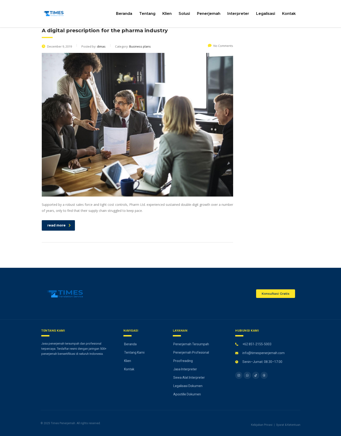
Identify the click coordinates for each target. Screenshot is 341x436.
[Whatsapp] (247, 375)
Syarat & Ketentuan (288, 424)
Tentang (147, 13)
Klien (167, 13)
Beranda (124, 13)
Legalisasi (265, 13)
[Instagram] (238, 375)
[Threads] (264, 375)
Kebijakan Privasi (262, 424)
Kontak (289, 13)
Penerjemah (208, 13)
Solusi (184, 13)
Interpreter (238, 13)
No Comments (223, 46)
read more (56, 225)
